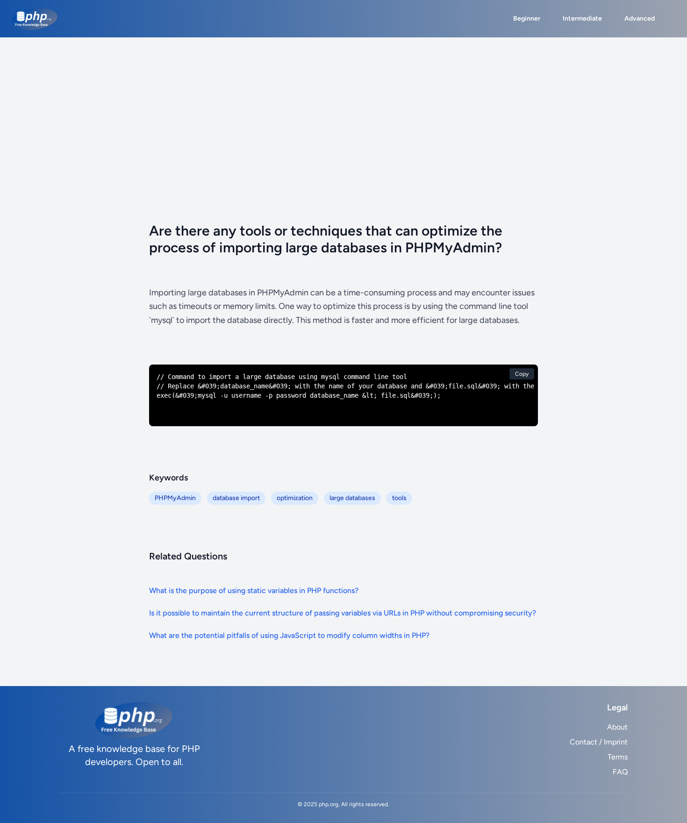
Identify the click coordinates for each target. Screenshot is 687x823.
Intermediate (582, 18)
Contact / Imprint (599, 741)
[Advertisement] (343, 107)
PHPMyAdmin (175, 498)
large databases (352, 498)
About (617, 727)
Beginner (526, 18)
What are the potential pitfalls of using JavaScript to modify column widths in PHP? (289, 635)
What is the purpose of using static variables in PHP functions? (253, 590)
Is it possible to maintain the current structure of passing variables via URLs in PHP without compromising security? (342, 612)
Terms (618, 756)
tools (399, 498)
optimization (295, 498)
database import (236, 498)
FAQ (620, 771)
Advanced (639, 18)
